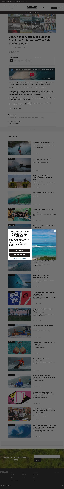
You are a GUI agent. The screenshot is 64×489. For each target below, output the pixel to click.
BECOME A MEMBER (19, 254)
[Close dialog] (55, 231)
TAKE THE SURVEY (20, 250)
